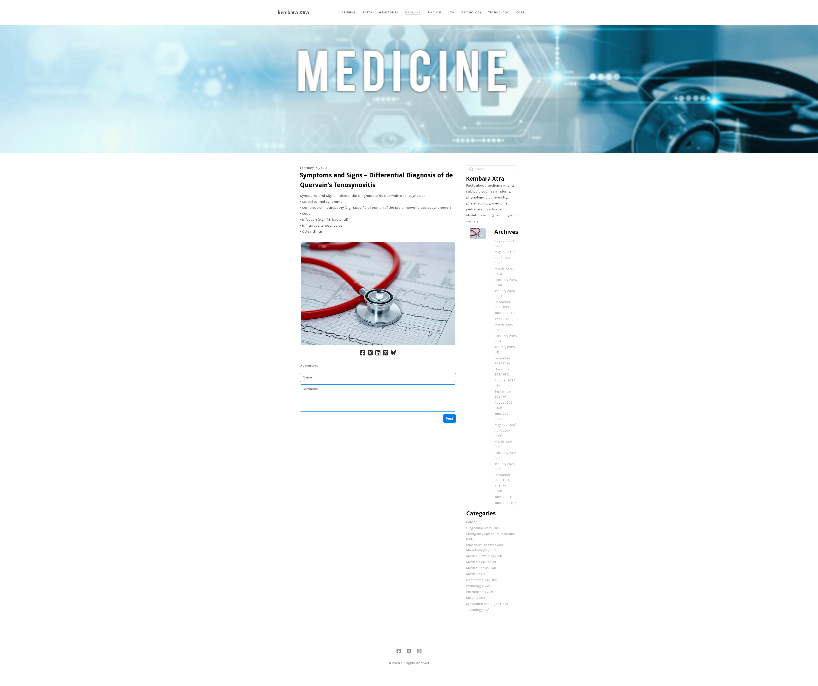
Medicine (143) (477, 574)
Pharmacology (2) (479, 592)
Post (449, 418)
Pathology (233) (478, 586)
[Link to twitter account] (409, 651)
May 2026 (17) (505, 252)
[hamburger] (314, 12)
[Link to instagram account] (419, 651)
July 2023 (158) (506, 497)
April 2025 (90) (506, 319)
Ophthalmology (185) (482, 580)
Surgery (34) (475, 598)
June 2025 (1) (504, 313)
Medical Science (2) (481, 562)
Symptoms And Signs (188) (487, 604)
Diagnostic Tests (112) (482, 528)
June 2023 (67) (505, 503)
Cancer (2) (473, 522)
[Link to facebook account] (398, 651)
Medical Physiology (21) (484, 556)
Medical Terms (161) (481, 568)
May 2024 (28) (505, 425)
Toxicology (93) (477, 610)
